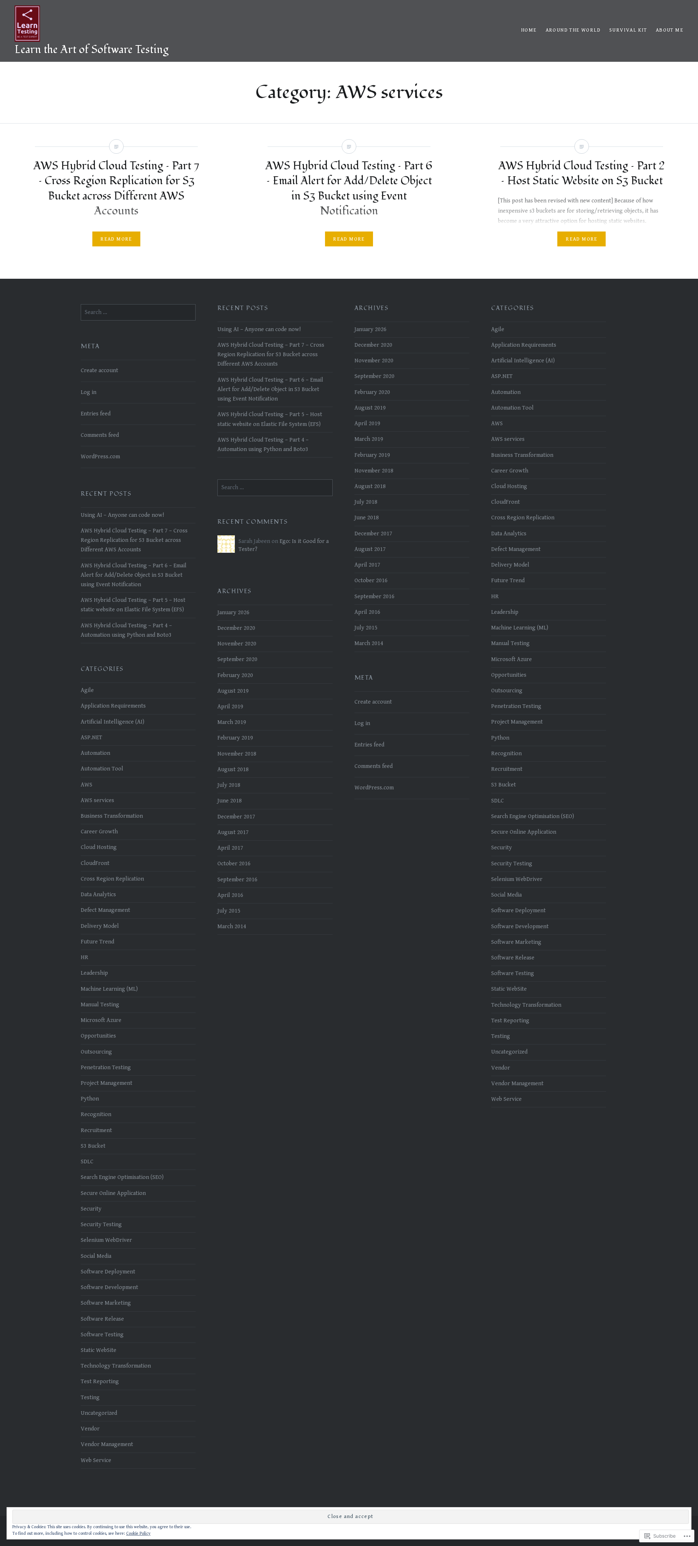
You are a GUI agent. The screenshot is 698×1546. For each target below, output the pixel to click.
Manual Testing (510, 643)
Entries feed (96, 413)
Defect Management (516, 549)
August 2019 (370, 407)
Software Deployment (518, 910)
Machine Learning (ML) (519, 627)
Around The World (573, 30)
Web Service (506, 1099)
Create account (99, 370)
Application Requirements (523, 345)
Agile (497, 329)
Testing (500, 1036)
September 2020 (374, 376)
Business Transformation (522, 455)
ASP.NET (502, 376)
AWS (497, 423)
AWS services (508, 439)
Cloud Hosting (509, 486)
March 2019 (368, 439)
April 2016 (367, 612)
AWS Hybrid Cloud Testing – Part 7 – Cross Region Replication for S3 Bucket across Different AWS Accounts (270, 354)
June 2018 (366, 517)
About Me (669, 30)
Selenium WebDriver (516, 879)
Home (529, 30)
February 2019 (372, 455)
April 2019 (367, 423)
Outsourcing (506, 690)
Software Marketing (516, 942)
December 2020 (373, 345)
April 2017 (367, 564)
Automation (506, 392)
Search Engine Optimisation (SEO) (532, 816)
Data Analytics (508, 533)
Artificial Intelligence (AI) (523, 360)
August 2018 (370, 486)
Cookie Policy (138, 1533)
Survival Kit (628, 30)
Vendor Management (517, 1083)
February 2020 (372, 392)
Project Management (517, 721)
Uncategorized (509, 1051)
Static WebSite (509, 989)
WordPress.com (100, 456)
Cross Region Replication (522, 517)
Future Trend (508, 580)
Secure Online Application (523, 832)
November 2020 (373, 360)
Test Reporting (510, 1020)
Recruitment (506, 769)
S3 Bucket (503, 784)
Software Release (512, 957)
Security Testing (511, 863)
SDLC (497, 800)
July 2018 (365, 502)
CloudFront (505, 502)
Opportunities (508, 675)
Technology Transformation (526, 1005)
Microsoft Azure (511, 659)
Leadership (504, 612)
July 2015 (365, 627)
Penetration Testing (516, 706)
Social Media (506, 894)
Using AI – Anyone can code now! (259, 329)
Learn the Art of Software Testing (91, 49)
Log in (88, 392)
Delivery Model (510, 564)
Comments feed (100, 435)
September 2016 (374, 596)
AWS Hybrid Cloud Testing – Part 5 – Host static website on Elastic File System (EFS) (269, 419)
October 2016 (371, 580)
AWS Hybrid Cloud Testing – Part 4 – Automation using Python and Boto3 (263, 444)
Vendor (500, 1067)
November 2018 (373, 470)
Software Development (520, 926)
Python (500, 737)
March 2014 (368, 643)
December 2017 (373, 533)
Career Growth (509, 470)
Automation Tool (512, 407)
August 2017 (370, 549)
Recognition (506, 753)
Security (501, 847)
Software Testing (512, 973)
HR (495, 596)
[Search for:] (138, 312)
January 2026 (370, 329)
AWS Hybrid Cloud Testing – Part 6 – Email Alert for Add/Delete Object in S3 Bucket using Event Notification (270, 389)
